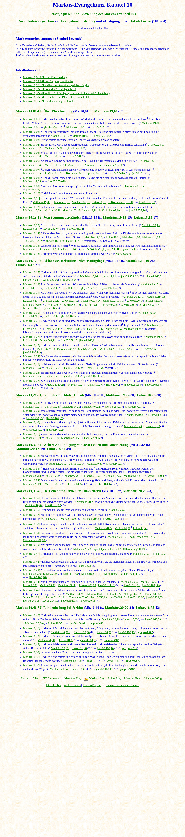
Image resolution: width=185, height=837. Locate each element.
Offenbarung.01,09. (34, 540)
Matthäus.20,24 (142, 553)
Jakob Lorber (140, 21)
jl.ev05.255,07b (57, 181)
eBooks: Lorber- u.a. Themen (122, 685)
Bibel (36, 678)
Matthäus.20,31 (46, 640)
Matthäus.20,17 (27, 449)
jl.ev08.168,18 (114, 661)
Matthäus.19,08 (32, 156)
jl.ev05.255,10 (147, 202)
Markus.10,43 (149, 581)
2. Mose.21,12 (70, 300)
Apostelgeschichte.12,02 (142, 536)
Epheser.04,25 (51, 308)
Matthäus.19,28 (91, 518)
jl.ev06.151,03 (68, 600)
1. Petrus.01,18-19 (53, 597)
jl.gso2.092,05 (68, 279)
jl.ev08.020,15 (87, 600)
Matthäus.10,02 (33, 505)
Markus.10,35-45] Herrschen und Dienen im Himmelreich (56, 97)
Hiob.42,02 (112, 384)
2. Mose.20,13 (51, 300)
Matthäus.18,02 (131, 237)
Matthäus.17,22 (113, 475)
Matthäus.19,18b (156, 296)
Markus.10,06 (93, 164)
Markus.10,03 (53, 164)
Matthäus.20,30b (60, 632)
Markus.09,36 (124, 253)
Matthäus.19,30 (32, 437)
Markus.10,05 (53, 156)
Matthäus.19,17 (149, 284)
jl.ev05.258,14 (132, 384)
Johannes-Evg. (132, 678)
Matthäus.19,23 (87, 349)
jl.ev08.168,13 (126, 632)
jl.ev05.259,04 (92, 437)
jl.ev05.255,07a (117, 173)
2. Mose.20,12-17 (134, 296)
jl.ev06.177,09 (74, 240)
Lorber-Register (92, 685)
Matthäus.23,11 (90, 573)
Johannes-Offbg (152, 678)
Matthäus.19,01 (106, 111)
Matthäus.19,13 (114, 217)
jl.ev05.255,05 (102, 135)
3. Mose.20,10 (153, 300)
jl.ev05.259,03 (34, 418)
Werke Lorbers (72, 685)
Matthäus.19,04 (32, 164)
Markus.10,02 (80, 135)
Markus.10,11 (62, 202)
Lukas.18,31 (56, 449)
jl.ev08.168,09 (77, 623)
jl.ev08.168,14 (88, 640)
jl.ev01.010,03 (52, 505)
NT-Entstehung (51, 678)
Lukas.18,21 (30, 316)
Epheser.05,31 (94, 173)
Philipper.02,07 (132, 594)
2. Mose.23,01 (147, 304)
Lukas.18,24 (126, 349)
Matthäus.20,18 (32, 475)
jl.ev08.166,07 (73, 328)
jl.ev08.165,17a (55, 240)
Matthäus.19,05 (32, 173)
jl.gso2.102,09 (129, 249)
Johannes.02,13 (72, 475)
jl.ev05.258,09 (53, 328)
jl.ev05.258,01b (130, 276)
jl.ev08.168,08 (152, 619)
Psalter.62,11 (44, 349)
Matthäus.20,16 (70, 437)
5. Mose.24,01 (156, 144)
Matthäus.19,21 (156, 325)
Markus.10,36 (69, 518)
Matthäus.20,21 (118, 510)
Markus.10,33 (53, 484)
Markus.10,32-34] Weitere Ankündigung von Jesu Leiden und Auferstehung (66, 93)
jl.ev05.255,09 (74, 156)
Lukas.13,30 (52, 437)
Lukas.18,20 (30, 300)
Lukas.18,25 (52, 367)
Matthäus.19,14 (93, 237)
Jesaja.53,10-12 (32, 597)
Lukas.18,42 (78, 669)
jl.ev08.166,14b (95, 367)
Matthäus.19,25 (32, 376)
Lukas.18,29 (155, 414)
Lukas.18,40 (79, 648)
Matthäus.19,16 (137, 261)
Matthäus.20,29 (116, 608)
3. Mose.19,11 (90, 304)
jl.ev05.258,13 (72, 376)
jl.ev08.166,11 (87, 340)
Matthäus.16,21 (93, 475)
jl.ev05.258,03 (51, 288)
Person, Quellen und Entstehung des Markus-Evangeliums (92, 14)
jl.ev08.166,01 (154, 276)
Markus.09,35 (71, 573)
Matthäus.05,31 (53, 148)
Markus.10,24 (107, 349)
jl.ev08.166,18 (152, 384)
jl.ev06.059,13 (31, 279)
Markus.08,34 (114, 328)
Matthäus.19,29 (135, 414)
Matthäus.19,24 (32, 367)
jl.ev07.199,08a (151, 585)
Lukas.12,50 (140, 528)
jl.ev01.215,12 (95, 328)
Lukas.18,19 (30, 288)
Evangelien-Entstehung (78, 21)
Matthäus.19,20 (147, 312)
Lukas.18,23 (30, 340)
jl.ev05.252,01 (52, 127)
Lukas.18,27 (95, 384)
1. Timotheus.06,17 (65, 349)
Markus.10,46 (82, 632)
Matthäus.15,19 (32, 304)
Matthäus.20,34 (59, 669)
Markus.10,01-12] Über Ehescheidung (45, 77)
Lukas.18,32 (52, 475)
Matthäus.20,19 (32, 484)
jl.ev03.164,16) (38, 577)
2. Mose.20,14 (135, 300)
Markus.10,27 (76, 384)
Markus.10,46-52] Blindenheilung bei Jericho (49, 101)
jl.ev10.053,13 (98, 597)
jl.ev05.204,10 (50, 600)
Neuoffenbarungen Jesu (36, 21)
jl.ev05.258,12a (147, 349)
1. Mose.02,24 (53, 173)
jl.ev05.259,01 (113, 406)
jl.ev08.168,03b (156, 475)
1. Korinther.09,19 (111, 573)
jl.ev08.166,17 (92, 376)
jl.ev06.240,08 (31, 600)
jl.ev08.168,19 (104, 669)
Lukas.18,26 (52, 376)
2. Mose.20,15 (53, 304)
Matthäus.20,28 (74, 594)
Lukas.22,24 (160, 553)
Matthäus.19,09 (41, 202)
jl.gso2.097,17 (137, 173)
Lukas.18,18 (25, 265)
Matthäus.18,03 (151, 237)
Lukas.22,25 (84, 565)
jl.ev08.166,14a (32, 352)
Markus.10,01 (31, 127)
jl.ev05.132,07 (136, 597)
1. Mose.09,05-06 (90, 300)
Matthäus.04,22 (91, 406)
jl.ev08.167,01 (133, 406)
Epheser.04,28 (109, 304)
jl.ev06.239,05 (154, 597)
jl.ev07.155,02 (31, 388)
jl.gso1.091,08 (110, 249)
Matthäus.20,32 (60, 648)
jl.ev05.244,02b (90, 249)
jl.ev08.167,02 (54, 418)
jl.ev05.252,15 (99, 127)
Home (24, 678)
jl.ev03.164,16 (132, 585)
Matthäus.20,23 (117, 536)
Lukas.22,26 (50, 573)
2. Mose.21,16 (72, 304)
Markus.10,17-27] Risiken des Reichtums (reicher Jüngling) (57, 85)
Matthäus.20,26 (32, 573)
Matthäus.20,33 (72, 661)
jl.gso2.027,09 (50, 279)
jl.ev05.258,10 (69, 340)
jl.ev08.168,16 (105, 648)
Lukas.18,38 (104, 632)
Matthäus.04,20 (71, 406)
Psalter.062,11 (47, 340)
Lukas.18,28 (146, 395)
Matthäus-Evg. (72, 678)
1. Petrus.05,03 (87, 585)
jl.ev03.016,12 (117, 597)
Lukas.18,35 (145, 608)
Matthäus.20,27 (130, 581)
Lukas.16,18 (99, 202)
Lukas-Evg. (114, 678)
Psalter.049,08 (153, 594)
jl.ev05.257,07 (51, 228)
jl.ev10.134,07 (132, 573)
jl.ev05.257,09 (34, 240)
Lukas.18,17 (49, 249)
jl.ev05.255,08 (76, 148)
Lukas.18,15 (143, 217)
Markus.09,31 (94, 463)
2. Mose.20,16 (129, 304)
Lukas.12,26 (30, 585)
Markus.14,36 (122, 528)
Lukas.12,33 (30, 328)
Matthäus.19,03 (60, 135)
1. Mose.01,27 (146, 161)
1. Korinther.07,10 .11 (120, 202)
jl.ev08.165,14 (74, 228)
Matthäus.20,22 (103, 528)
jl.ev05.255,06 (114, 164)
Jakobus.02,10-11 (113, 300)
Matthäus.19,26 (55, 384)
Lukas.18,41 (92, 661)
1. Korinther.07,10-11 (134, 186)
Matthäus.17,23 (132, 475)
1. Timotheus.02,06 (77, 597)
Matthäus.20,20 (135, 491)
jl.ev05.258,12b (73, 367)
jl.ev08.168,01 (114, 463)
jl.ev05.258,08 (51, 316)
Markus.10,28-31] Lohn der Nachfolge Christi (49, 89)
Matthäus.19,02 (75, 127)
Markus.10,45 (95, 594)
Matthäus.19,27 (117, 395)
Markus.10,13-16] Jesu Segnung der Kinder (48, 81)
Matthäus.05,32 (81, 202)
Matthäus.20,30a (34, 623)
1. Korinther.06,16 (73, 173)
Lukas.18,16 (113, 237)
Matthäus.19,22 (154, 337)
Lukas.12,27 (114, 594)
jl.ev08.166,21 (69, 316)
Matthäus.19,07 (32, 148)
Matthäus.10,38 (132, 328)
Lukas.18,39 (66, 640)
